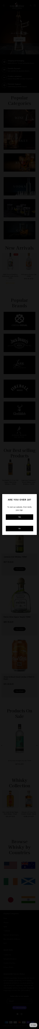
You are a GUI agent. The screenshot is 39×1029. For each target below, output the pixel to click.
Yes (19, 517)
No (20, 528)
